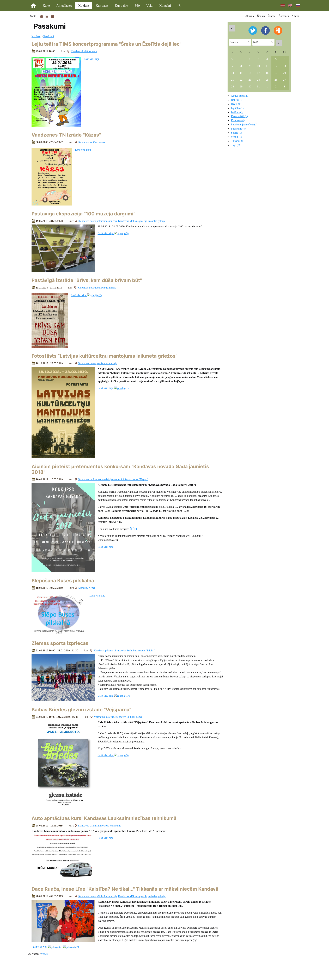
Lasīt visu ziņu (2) (86, 295)
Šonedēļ (271, 16)
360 (137, 5)
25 (267, 79)
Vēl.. (149, 5)
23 (249, 79)
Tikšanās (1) (237, 140)
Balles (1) (236, 99)
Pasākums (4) (238, 128)
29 (241, 86)
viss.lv (44, 953)
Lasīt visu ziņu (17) (114, 695)
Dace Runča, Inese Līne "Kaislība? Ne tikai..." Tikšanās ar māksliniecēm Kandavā (125, 889)
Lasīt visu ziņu (92, 58)
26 (276, 79)
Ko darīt (83, 5)
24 (258, 79)
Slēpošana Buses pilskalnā (63, 580)
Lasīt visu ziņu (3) (113, 233)
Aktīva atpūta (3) (240, 95)
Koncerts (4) (238, 120)
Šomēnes (284, 16)
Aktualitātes (64, 5)
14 (232, 72)
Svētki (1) (236, 136)
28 (232, 86)
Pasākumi (48, 36)
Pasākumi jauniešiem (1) (244, 124)
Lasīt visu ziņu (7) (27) (55, 946)
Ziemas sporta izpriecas (60, 643)
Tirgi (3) (235, 145)
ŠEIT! (136, 529)
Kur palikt (121, 5)
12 (276, 66)
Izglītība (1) (237, 108)
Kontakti (165, 5)
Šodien (261, 16)
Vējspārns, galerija (104, 716)
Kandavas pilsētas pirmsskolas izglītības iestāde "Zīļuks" (124, 650)
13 (284, 66)
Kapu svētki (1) (239, 116)
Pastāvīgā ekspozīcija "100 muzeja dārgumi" (83, 214)
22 (241, 79)
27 (284, 79)
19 (276, 72)
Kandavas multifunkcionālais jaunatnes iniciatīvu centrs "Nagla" (113, 479)
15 (241, 72)
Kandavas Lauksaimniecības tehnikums (99, 825)
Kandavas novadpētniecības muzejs (97, 221)
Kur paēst (102, 5)
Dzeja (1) (236, 103)
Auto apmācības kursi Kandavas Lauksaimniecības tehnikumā (104, 818)
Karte (46, 5)
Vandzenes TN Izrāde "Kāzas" (66, 135)
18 (267, 72)
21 (232, 79)
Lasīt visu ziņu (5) (113, 755)
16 (249, 72)
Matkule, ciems (86, 587)
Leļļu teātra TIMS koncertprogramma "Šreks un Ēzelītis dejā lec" (106, 44)
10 (258, 66)
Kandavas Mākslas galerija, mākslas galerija (142, 221)
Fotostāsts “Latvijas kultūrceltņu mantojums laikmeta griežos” (105, 356)
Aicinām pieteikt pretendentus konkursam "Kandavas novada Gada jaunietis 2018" (120, 469)
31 (232, 59)
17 (258, 72)
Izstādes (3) (237, 112)
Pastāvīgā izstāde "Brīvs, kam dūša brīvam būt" (87, 280)
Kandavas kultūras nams (84, 51)
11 (267, 66)
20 (284, 72)
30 (249, 86)
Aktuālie (249, 16)
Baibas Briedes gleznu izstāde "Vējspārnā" (81, 710)
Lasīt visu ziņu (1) (113, 388)
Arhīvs (295, 16)
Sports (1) (236, 132)
